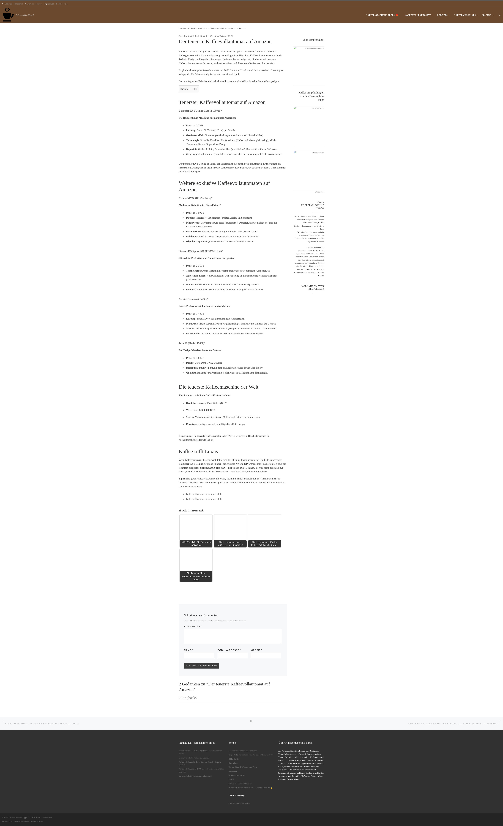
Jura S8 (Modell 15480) (191, 343)
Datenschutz (233, 763)
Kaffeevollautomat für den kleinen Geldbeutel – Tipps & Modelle (200, 763)
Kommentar (193, 626)
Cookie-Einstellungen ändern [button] (239, 803)
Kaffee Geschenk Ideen (197, 29)
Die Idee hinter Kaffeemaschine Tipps (243, 767)
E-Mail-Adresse (229, 650)
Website (256, 650)
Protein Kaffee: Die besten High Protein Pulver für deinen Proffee (200, 752)
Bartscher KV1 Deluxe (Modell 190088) (200, 110)
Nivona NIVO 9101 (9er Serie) (195, 198)
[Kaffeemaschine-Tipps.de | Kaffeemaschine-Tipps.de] (8, 14)
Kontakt (231, 779)
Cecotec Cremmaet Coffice (193, 299)
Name (188, 650)
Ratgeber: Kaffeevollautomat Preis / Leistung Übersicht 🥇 (251, 788)
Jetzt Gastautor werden (237, 775)
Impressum (233, 771)
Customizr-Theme (36, 821)
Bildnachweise (234, 759)
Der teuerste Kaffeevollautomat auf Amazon (195, 776)
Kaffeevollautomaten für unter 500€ (204, 494)
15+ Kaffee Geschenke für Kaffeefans (243, 751)
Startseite (182, 29)
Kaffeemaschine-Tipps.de (308, 216)
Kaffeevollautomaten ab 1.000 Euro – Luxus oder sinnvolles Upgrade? (201, 770)
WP (12, 821)
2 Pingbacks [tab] (188, 698)
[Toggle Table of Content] (194, 89)
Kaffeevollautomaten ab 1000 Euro (217, 70)
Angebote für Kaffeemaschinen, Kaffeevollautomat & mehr (251, 755)
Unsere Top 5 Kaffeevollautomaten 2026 (194, 758)
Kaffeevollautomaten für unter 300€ (204, 499)
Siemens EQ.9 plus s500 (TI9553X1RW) (200, 251)
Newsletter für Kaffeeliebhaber (240, 783)
